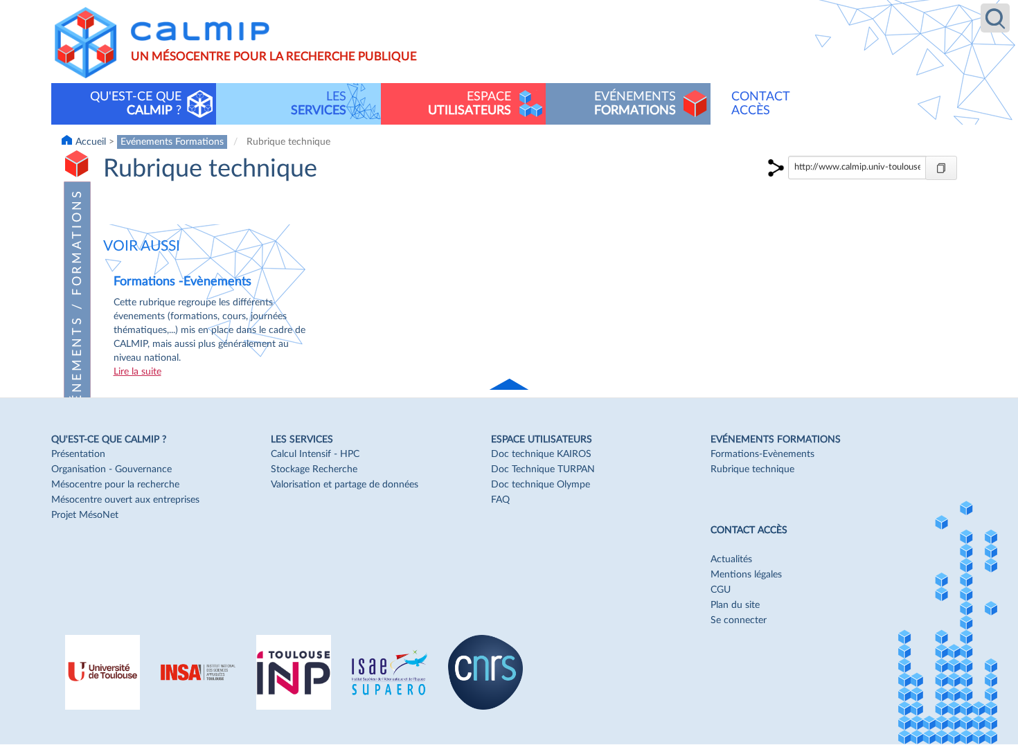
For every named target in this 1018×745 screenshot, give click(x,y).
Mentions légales (746, 575)
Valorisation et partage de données (344, 485)
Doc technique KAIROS (541, 454)
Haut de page (510, 385)
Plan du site (735, 605)
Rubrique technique (752, 469)
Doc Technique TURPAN (543, 469)
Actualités (731, 559)
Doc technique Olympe (540, 485)
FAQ (500, 500)
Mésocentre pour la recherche (115, 485)
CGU (721, 590)
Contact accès (760, 103)
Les (318, 103)
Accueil (90, 142)
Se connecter (739, 620)
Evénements (635, 103)
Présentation (78, 454)
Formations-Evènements (762, 454)
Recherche (995, 18)
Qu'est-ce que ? (135, 103)
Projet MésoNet (84, 515)
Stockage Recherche (314, 469)
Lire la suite (137, 372)
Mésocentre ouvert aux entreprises (125, 500)
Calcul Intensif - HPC (315, 454)
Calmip (200, 31)
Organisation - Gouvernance (111, 469)
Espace (469, 103)
